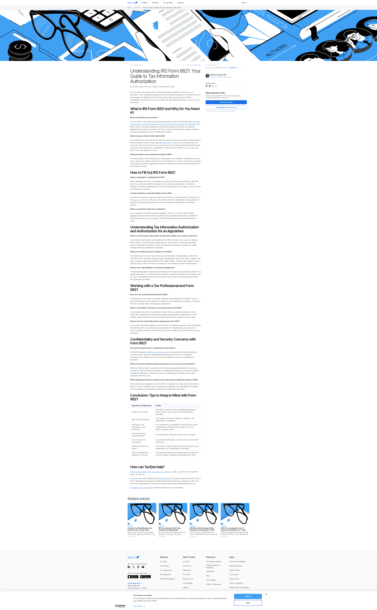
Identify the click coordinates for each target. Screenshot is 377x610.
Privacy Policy (234, 579)
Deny (248, 603)
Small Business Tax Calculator (213, 566)
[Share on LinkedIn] (210, 86)
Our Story (186, 562)
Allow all (248, 596)
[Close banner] (266, 594)
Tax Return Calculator (214, 562)
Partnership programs (167, 579)
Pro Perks (186, 574)
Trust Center (233, 574)
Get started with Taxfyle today (141, 488)
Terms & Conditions (236, 583)
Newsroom (187, 570)
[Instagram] (138, 567)
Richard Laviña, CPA (140, 87)
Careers (185, 587)
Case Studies (211, 580)
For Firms (155, 3)
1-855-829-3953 (134, 583)
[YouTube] (143, 567)
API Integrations (165, 574)
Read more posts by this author (221, 77)
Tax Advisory (164, 566)
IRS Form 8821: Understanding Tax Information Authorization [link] (162, 7)
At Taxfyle (133, 478)
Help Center (210, 571)
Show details (137, 606)
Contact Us (232, 111)
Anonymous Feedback (237, 562)
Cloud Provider (234, 570)
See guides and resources (226, 107)
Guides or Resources (213, 584)
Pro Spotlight (187, 583)
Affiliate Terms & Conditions (239, 587)
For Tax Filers (167, 3)
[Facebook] (129, 567)
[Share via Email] (216, 86)
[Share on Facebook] (207, 86)
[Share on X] (213, 86)
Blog (129, 7)
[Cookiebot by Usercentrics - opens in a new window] (120, 606)
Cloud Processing (235, 566)
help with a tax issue (163, 143)
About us (181, 3)
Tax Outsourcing (166, 570)
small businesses (164, 478)
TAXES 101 (232, 68)
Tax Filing (163, 562)
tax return (191, 148)
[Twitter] (133, 567)
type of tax (137, 200)
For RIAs (144, 3)
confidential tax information (156, 352)
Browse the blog (226, 102)
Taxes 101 (137, 7)
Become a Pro (188, 579)
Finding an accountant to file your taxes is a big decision (150, 472)
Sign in (244, 3)
